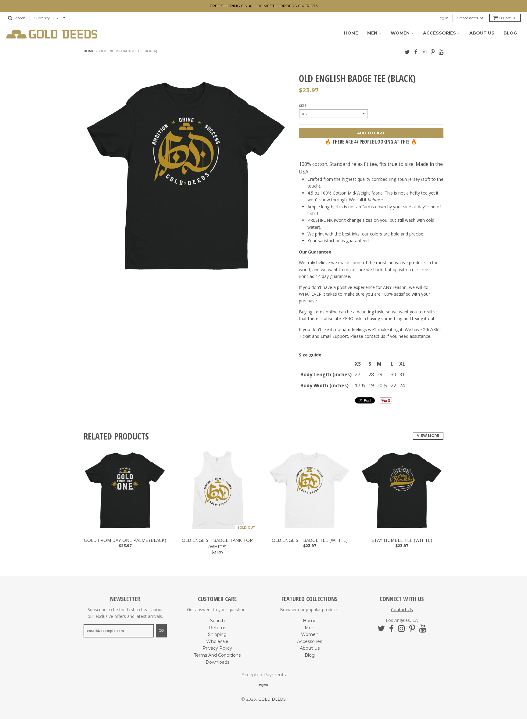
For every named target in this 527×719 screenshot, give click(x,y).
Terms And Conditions (217, 655)
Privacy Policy (217, 648)
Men (372, 33)
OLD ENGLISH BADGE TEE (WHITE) (310, 540)
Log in (443, 18)
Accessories (439, 33)
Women (400, 33)
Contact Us (402, 609)
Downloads (217, 662)
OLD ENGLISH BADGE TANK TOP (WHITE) (217, 543)
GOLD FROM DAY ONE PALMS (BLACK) (125, 540)
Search (217, 620)
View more (428, 435)
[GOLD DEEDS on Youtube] (441, 51)
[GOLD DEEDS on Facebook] (416, 51)
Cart (508, 18)
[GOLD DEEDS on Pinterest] (433, 51)
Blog (510, 33)
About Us (481, 33)
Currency (42, 18)
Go (161, 630)
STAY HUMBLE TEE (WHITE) (401, 540)
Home (351, 33)
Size (303, 106)
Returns (217, 627)
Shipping (217, 634)
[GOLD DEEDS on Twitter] (407, 51)
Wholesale (217, 641)
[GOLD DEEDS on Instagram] (424, 51)
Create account (470, 18)
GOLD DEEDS (272, 699)
